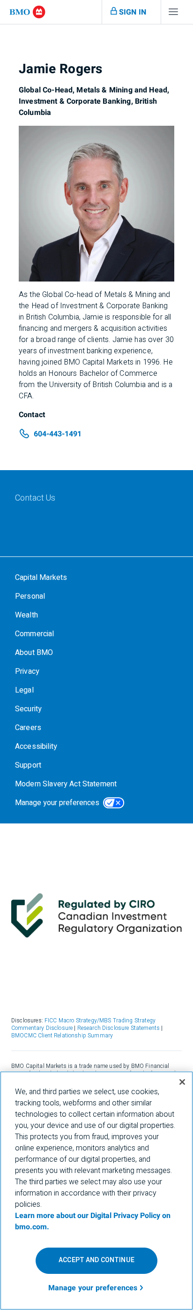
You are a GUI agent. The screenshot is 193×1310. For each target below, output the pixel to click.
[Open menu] (173, 14)
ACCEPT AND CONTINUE (96, 1260)
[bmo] (27, 12)
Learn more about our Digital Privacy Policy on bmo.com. (93, 1221)
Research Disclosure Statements (118, 1028)
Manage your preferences (57, 802)
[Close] (182, 1082)
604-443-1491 (58, 434)
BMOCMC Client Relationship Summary (62, 1035)
